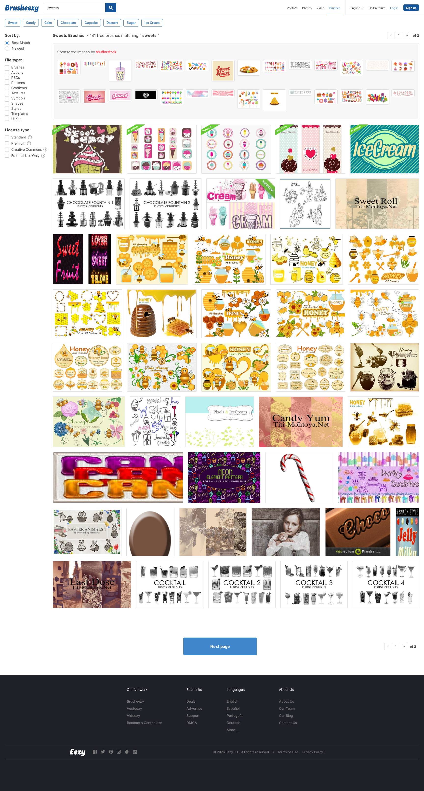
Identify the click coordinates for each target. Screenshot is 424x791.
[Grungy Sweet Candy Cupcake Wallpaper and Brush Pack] (87, 149)
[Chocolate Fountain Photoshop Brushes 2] (165, 203)
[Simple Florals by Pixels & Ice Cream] (219, 421)
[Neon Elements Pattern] (224, 477)
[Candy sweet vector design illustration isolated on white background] (171, 97)
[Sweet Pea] (305, 203)
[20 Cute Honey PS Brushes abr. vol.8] (229, 259)
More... (232, 730)
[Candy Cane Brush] (299, 477)
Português (235, 715)
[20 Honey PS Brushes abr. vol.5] (306, 259)
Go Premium (377, 8)
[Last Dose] (92, 584)
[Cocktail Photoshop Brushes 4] (386, 584)
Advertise (194, 708)
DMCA (191, 723)
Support (192, 715)
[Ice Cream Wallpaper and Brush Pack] (240, 203)
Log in (394, 8)
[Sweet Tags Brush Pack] (236, 149)
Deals (191, 701)
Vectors (292, 8)
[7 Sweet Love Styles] (99, 259)
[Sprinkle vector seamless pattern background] (377, 65)
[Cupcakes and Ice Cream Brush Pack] (162, 149)
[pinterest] (111, 752)
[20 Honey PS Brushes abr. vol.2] (383, 421)
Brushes (334, 8)
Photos (307, 8)
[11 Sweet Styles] (68, 259)
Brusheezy (135, 701)
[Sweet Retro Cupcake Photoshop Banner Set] (310, 149)
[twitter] (103, 752)
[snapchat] (127, 752)
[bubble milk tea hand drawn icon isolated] (120, 71)
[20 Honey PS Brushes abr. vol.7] (152, 259)
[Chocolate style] (150, 532)
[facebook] (95, 752)
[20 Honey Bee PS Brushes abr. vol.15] (89, 421)
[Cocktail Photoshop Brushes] (169, 584)
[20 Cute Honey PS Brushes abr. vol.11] (384, 313)
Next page (220, 646)
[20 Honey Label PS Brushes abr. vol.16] (310, 367)
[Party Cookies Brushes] (378, 477)
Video (320, 8)
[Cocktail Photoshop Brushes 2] (242, 584)
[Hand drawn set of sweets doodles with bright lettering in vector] (68, 96)
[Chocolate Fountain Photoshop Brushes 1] (89, 203)
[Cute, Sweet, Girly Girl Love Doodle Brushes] (155, 421)
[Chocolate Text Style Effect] (358, 532)
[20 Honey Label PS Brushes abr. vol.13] (87, 367)
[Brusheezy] (22, 8)
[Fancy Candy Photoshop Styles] (118, 477)
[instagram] (119, 752)
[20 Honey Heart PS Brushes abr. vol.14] (236, 367)
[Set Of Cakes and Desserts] (68, 67)
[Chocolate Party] (213, 532)
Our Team (287, 708)
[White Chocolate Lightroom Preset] (286, 532)
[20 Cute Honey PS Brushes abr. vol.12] (162, 367)
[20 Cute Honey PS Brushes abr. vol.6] (383, 259)
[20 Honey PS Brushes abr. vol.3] (162, 313)
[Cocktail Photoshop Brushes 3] (314, 584)
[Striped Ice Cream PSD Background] (384, 149)
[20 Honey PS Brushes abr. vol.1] (384, 367)
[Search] (110, 7)
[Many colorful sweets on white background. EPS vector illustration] (377, 97)
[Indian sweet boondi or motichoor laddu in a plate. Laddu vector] (274, 100)
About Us (286, 701)
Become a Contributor (144, 723)
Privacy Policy (312, 752)
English (232, 701)
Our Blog (286, 715)
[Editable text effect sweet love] (120, 95)
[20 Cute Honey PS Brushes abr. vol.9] (236, 313)
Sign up (411, 8)
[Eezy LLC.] (77, 751)
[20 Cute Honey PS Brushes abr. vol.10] (310, 313)
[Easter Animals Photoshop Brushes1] (87, 532)
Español (233, 708)
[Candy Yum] (301, 421)
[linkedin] (135, 752)
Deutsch (233, 723)
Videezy (133, 715)
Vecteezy (134, 708)
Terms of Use (288, 752)
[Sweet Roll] (377, 203)
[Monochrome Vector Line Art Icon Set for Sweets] (300, 92)
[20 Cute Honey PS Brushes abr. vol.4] (87, 313)
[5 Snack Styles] (407, 532)
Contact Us (288, 723)
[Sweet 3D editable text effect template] (94, 96)
